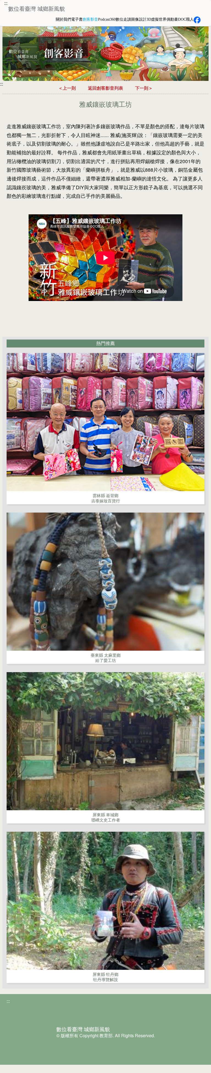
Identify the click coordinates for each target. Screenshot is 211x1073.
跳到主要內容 (30, 4)
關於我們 (63, 19)
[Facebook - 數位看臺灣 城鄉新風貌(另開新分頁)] (197, 20)
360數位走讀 (120, 19)
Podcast (104, 19)
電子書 (77, 19)
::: (5, 3)
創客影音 (90, 19)
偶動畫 (172, 19)
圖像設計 (138, 19)
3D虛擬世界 (156, 19)
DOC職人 (186, 19)
